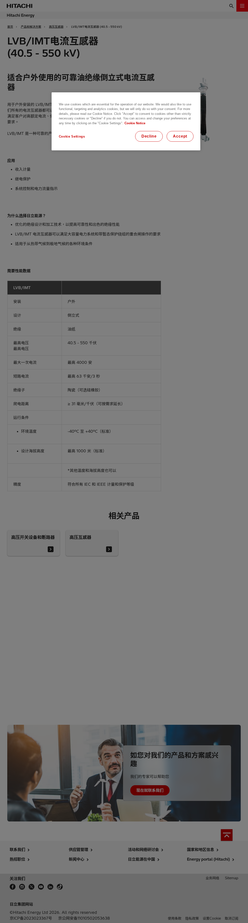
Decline (149, 136)
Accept (180, 136)
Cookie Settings (72, 136)
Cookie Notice (134, 123)
